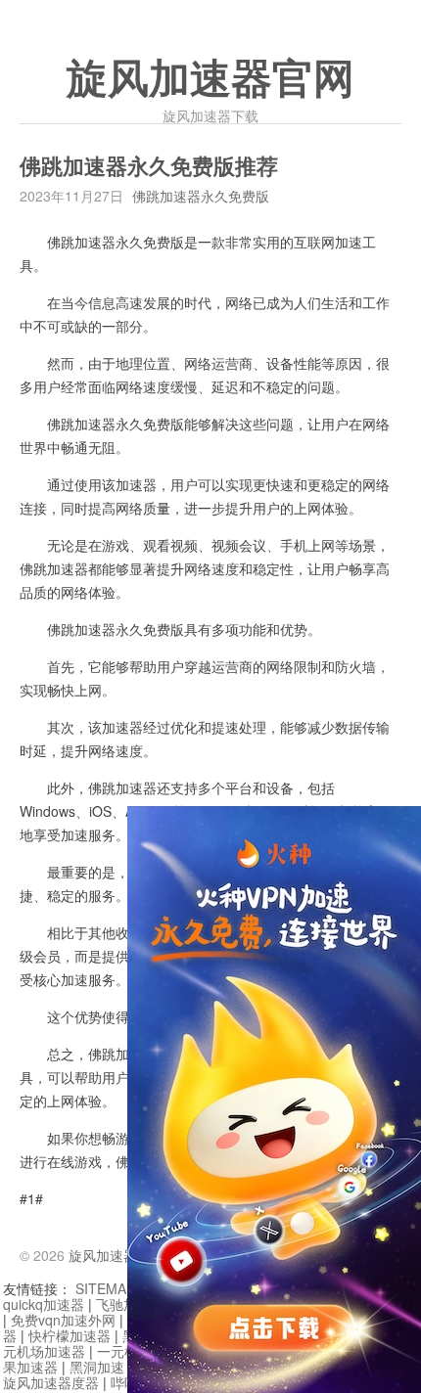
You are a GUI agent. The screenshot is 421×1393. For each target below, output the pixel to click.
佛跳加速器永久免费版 (200, 195)
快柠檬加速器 (69, 1335)
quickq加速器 (43, 1304)
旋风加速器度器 (51, 1382)
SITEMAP (105, 1288)
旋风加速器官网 (210, 79)
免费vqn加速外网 (63, 1319)
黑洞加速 (97, 1366)
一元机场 (124, 1351)
